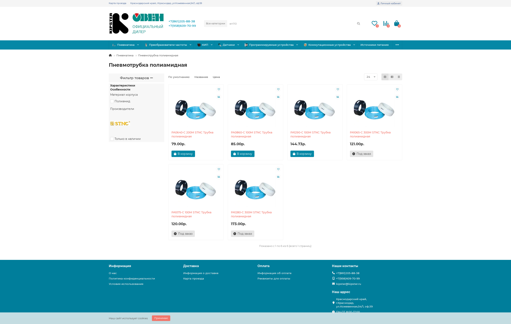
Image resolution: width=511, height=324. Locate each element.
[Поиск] (358, 23)
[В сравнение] (219, 97)
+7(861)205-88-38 (181, 21)
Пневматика (126, 44)
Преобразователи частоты (168, 44)
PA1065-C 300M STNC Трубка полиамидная (370, 134)
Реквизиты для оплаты (273, 278)
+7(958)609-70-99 (182, 26)
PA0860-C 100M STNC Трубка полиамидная (251, 134)
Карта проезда (117, 3)
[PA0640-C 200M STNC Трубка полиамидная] (196, 107)
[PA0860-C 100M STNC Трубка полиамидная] (255, 107)
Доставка (191, 266)
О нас (113, 273)
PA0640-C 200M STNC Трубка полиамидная (192, 134)
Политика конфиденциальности (132, 278)
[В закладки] (219, 89)
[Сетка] (385, 77)
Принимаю (161, 318)
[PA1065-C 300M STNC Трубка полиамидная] (374, 107)
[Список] (392, 77)
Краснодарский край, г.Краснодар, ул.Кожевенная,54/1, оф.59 (166, 3)
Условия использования (126, 283)
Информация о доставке (200, 273)
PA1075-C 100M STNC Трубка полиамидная (191, 214)
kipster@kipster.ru (348, 283)
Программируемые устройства (271, 44)
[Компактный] (398, 77)
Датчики (229, 44)
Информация (120, 266)
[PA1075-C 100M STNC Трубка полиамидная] (196, 187)
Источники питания (374, 44)
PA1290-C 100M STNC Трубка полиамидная (310, 134)
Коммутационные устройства (329, 44)
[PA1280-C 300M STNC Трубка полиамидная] (255, 187)
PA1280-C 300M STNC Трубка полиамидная (251, 214)
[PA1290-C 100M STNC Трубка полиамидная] (315, 107)
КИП (205, 44)
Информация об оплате (274, 273)
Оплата (263, 266)
